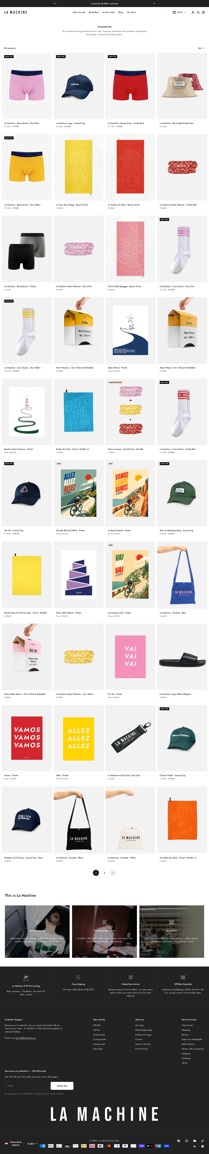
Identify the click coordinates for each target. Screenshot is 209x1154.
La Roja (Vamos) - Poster (119, 530)
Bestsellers (94, 12)
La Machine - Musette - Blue (173, 612)
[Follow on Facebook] (178, 1140)
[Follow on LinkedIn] (194, 1146)
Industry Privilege (143, 1034)
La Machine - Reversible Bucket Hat (176, 123)
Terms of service (142, 1044)
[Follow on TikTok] (202, 1140)
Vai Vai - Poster (115, 694)
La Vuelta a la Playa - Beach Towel (123, 204)
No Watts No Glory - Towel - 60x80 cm (178, 857)
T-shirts (96, 1030)
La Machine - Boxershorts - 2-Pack (20, 286)
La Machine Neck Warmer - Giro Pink (74, 286)
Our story (139, 1025)
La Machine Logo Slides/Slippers (175, 694)
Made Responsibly (143, 1030)
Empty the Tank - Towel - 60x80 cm (72, 449)
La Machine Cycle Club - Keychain (124, 775)
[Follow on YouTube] (194, 1140)
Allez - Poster (62, 775)
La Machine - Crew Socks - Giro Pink (177, 286)
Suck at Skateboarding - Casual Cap (176, 530)
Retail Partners (188, 1044)
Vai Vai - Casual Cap (13, 530)
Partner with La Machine (193, 1048)
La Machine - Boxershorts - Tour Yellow (22, 204)
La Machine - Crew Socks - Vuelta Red (178, 449)
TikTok (184, 1062)
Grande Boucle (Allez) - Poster (70, 530)
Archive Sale (109, 12)
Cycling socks (99, 1039)
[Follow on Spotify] (202, 1146)
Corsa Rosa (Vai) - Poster (119, 612)
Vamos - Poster (11, 775)
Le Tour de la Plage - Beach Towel (72, 204)
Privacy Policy (141, 1048)
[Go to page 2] (113, 873)
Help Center (187, 1025)
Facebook (186, 1058)
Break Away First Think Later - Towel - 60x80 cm (25, 612)
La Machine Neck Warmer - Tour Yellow (74, 694)
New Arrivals (79, 12)
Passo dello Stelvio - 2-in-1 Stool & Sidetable (25, 694)
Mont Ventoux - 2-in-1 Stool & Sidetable (74, 367)
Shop (120, 12)
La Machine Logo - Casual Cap (70, 123)
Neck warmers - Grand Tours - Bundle (125, 449)
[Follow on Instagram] (186, 1140)
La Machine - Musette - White (122, 857)
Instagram (186, 1053)
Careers (139, 1039)
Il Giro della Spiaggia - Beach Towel (124, 286)
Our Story (131, 12)
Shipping (186, 1030)
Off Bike (97, 1025)
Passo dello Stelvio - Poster (68, 612)
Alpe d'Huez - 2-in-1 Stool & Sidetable (177, 367)
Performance (99, 1034)
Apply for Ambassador (192, 1039)
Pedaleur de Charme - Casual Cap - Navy (23, 857)
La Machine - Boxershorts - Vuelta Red (126, 123)
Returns (185, 1034)
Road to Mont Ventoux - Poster (18, 449)
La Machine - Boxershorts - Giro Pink (21, 123)
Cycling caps (99, 1044)
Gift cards (97, 1048)
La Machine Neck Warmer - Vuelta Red (178, 204)
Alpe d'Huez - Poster (117, 367)
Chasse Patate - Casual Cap (172, 775)
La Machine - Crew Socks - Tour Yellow (22, 367)
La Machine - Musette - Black (69, 857)
